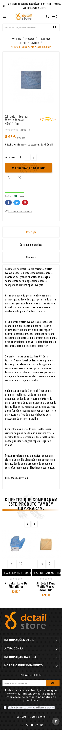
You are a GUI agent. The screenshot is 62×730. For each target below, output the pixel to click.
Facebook (8, 202)
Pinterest (25, 202)
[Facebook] (23, 726)
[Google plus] (37, 726)
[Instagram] (42, 726)
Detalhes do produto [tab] (31, 245)
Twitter (16, 202)
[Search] (55, 27)
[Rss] (28, 726)
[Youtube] (33, 726)
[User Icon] (47, 16)
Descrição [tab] (31, 232)
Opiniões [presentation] (31, 257)
